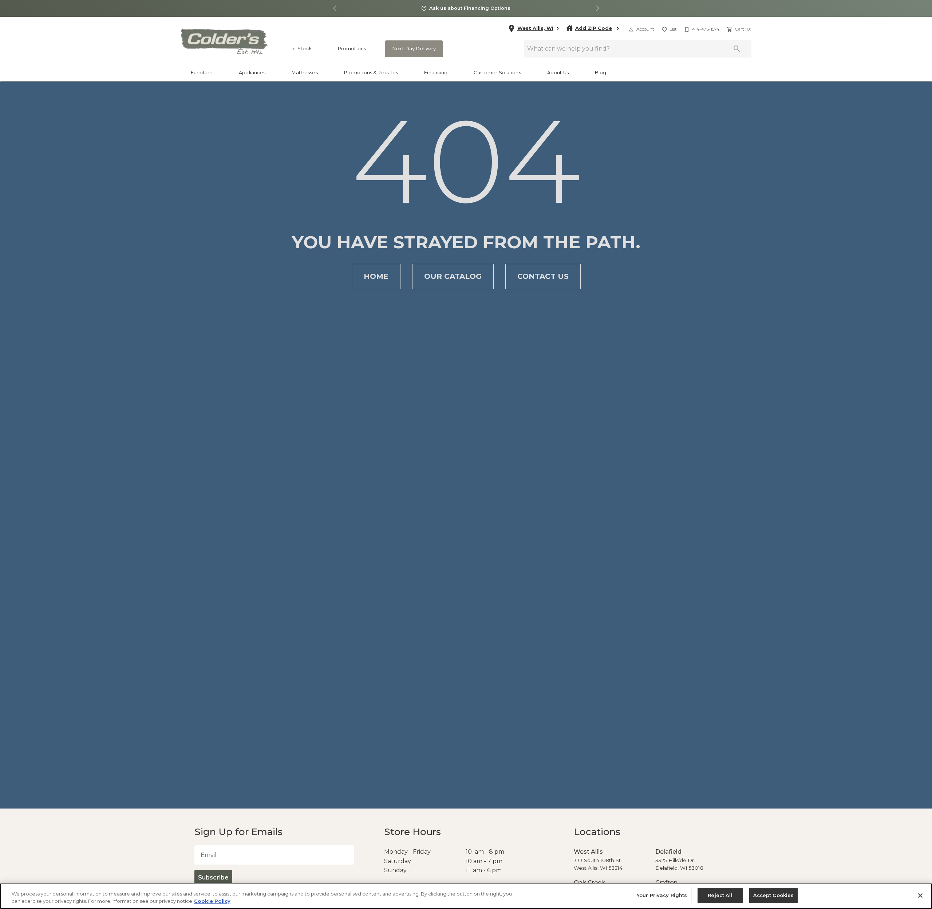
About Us (558, 72)
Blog (601, 72)
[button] (631, 29)
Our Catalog (453, 276)
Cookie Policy (212, 901)
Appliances (252, 72)
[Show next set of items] (597, 8)
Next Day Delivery (411, 48)
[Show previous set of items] (334, 8)
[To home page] (224, 41)
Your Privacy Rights (663, 895)
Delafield (667, 852)
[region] (466, 896)
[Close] (920, 896)
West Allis (586, 852)
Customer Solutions (497, 72)
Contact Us (543, 276)
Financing (435, 72)
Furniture (202, 72)
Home (376, 276)
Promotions (352, 48)
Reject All (719, 895)
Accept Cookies (771, 895)
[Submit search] (737, 48)
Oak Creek (587, 883)
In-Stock (302, 48)
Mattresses (304, 72)
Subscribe (212, 877)
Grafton (664, 883)
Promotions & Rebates (371, 72)
